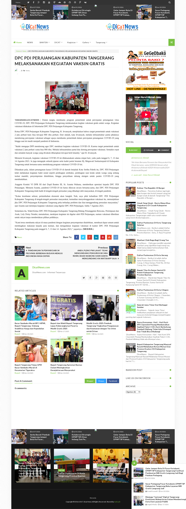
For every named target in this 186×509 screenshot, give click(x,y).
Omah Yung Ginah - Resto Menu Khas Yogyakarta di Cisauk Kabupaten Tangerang (153, 205)
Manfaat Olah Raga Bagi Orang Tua (153, 240)
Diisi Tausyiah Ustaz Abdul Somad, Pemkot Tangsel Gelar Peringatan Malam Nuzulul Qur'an (110, 472)
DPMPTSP (22, 460)
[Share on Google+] (89, 237)
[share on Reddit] (115, 237)
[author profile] (17, 73)
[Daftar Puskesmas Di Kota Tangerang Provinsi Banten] (72, 465)
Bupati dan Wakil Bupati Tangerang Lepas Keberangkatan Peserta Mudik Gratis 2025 (66, 326)
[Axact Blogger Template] (34, 29)
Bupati (17, 334)
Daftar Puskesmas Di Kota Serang (152, 255)
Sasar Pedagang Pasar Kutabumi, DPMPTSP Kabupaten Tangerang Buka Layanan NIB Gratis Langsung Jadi (165, 486)
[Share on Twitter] (83, 237)
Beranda (93, 498)
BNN (88, 334)
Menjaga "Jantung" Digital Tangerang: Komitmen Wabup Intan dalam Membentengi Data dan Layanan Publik (165, 499)
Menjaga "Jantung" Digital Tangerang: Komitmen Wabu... (163, 12)
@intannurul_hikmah (140, 158)
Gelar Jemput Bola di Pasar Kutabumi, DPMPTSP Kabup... (81, 12)
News (24, 51)
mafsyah (117, 502)
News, (28, 70)
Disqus (101, 381)
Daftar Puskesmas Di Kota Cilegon (152, 290)
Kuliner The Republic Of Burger (151, 188)
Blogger (90, 381)
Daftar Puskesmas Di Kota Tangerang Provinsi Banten (71, 474)
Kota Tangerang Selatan (107, 465)
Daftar (61, 470)
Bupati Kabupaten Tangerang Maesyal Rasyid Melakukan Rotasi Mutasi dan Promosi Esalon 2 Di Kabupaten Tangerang (154, 347)
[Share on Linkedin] (96, 237)
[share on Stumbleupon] (109, 237)
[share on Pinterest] (102, 237)
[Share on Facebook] (76, 237)
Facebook (113, 381)
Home (18, 2)
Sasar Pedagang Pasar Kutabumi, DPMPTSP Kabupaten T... (120, 13)
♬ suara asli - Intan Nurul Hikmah (145, 175)
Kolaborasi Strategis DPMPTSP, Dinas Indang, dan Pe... (39, 12)
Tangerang (100, 42)
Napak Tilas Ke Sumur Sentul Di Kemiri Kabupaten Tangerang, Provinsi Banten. (151, 272)
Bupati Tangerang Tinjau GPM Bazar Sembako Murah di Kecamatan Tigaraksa (28, 367)
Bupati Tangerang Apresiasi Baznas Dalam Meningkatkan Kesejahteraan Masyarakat (66, 367)
